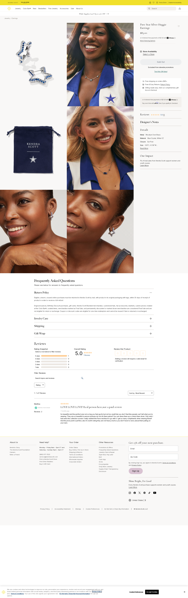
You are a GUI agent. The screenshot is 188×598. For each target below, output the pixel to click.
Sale (72, 8)
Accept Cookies (151, 592)
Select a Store (148, 54)
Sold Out (161, 62)
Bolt (100, 457)
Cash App (102, 459)
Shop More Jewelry (105, 466)
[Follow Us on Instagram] (130, 493)
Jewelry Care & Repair (106, 452)
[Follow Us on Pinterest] (144, 493)
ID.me (101, 462)
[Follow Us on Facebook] (135, 493)
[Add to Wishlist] (179, 26)
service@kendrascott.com (48, 457)
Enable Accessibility (175, 2)
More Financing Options (147, 40)
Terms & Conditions (76, 454)
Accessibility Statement (63, 509)
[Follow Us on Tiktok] (149, 493)
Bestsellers (42, 8)
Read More (144, 148)
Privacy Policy (136, 465)
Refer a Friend (14, 454)
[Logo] (9, 8)
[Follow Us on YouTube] (154, 493)
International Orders (76, 457)
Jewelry (18, 8)
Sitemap (78, 509)
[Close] (184, 592)
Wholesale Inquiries (76, 459)
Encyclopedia (103, 464)
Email (132, 449)
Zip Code (134, 457)
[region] (94, 592)
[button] (118, 353)
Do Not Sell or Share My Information (116, 509)
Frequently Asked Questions (108, 450)
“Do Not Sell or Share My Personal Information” (74, 594)
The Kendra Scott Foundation (20, 450)
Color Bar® (27, 8)
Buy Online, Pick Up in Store (78, 450)
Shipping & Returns (75, 452)
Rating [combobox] (38, 385)
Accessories (64, 8)
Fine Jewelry (53, 8)
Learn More (144, 165)
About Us (79, 8)
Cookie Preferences (93, 509)
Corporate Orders (75, 462)
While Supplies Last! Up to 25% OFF (92, 14)
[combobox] (143, 393)
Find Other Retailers (46, 461)
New (34, 8)
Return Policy (165, 84)
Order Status (73, 447)
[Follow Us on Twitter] (139, 493)
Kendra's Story (15, 447)
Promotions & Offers (106, 447)
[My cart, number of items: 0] (179, 8)
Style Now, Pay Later (106, 454)
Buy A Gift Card (44, 464)
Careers (12, 452)
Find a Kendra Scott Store (48, 459)
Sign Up (135, 471)
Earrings (15, 18)
